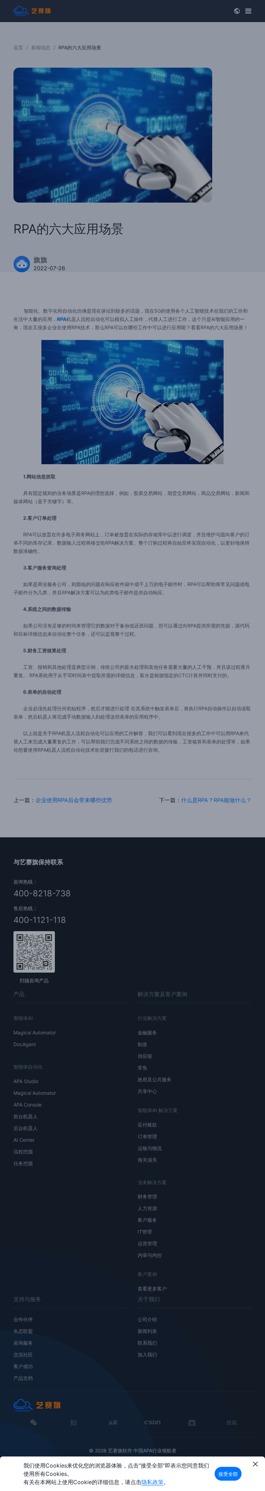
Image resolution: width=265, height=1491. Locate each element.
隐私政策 (152, 1482)
